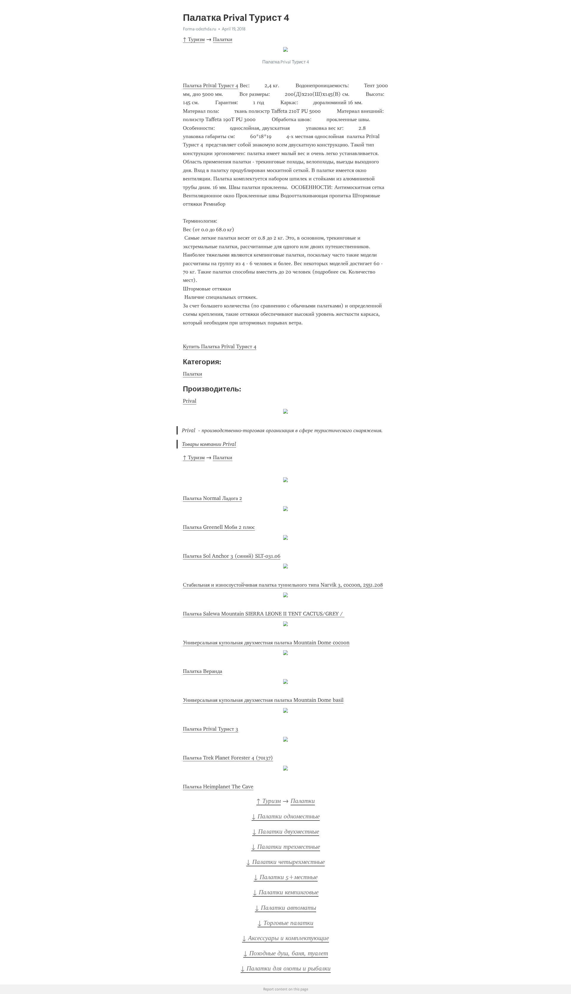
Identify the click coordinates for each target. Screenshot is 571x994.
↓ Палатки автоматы (285, 908)
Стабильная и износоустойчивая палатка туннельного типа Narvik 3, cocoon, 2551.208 (283, 585)
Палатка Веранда (202, 671)
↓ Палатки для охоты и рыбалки (286, 968)
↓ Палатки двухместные (285, 831)
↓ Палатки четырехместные (285, 862)
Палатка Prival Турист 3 (210, 729)
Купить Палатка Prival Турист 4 (219, 346)
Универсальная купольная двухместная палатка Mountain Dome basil (263, 700)
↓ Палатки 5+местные (286, 877)
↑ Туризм (194, 39)
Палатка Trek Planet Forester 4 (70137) (228, 757)
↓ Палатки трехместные (285, 847)
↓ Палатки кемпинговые (286, 892)
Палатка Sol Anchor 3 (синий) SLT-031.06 (231, 556)
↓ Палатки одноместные (286, 816)
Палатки (222, 39)
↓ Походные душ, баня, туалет (285, 953)
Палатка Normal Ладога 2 (212, 498)
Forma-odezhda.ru (199, 29)
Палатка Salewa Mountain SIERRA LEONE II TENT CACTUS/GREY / (263, 613)
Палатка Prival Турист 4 (210, 85)
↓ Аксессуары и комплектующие (285, 938)
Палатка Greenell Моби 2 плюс (219, 527)
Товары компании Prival (209, 444)
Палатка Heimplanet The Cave (218, 786)
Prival (189, 401)
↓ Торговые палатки (285, 923)
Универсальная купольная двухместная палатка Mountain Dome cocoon (266, 642)
